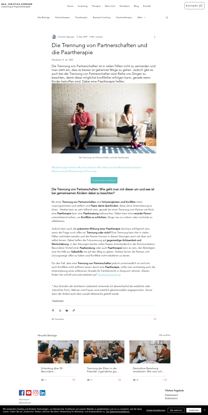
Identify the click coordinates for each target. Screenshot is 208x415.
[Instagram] (35, 393)
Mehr (140, 17)
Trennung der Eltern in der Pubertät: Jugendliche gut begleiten (102, 370)
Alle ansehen (165, 335)
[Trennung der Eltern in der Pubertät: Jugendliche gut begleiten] (104, 351)
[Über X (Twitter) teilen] (60, 310)
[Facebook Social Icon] (21, 393)
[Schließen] (204, 410)
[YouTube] (28, 393)
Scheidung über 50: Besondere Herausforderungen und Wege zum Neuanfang (54, 370)
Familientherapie (124, 17)
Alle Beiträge (43, 17)
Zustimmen (194, 410)
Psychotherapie (62, 17)
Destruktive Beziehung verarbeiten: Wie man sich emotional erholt (147, 370)
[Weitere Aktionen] (154, 36)
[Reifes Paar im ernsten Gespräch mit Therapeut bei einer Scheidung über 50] (58, 351)
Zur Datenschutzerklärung (117, 411)
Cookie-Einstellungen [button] (155, 410)
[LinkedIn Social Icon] (42, 393)
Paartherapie (81, 17)
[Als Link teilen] (73, 310)
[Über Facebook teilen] (53, 310)
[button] (167, 17)
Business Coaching (101, 17)
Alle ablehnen (176, 410)
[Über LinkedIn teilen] (67, 310)
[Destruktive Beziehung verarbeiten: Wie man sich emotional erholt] (149, 351)
